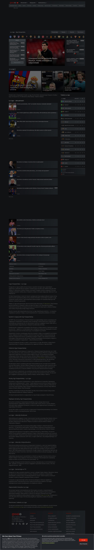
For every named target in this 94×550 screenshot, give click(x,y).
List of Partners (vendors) (48, 542)
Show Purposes (83, 543)
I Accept (83, 540)
